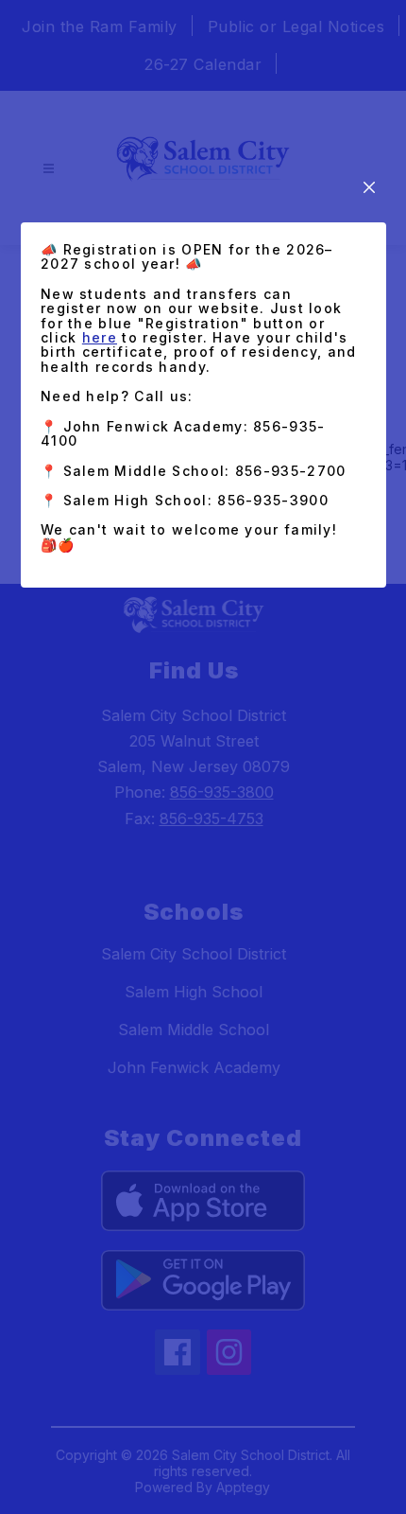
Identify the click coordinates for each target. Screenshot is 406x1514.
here (99, 337)
